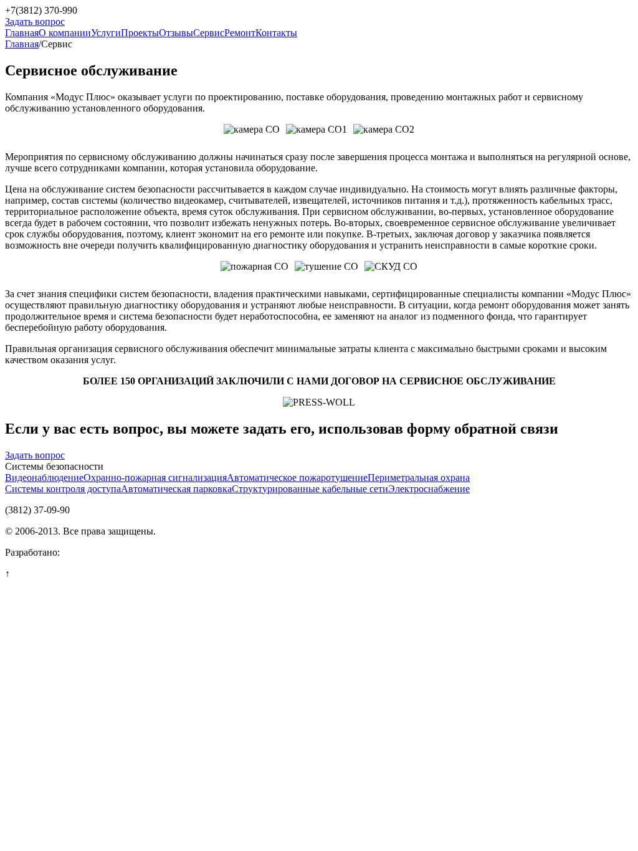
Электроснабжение (429, 488)
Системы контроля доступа (63, 488)
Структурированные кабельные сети (310, 488)
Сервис (208, 32)
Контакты (276, 32)
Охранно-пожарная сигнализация (155, 477)
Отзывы (176, 32)
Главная (22, 32)
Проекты (140, 32)
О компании (65, 32)
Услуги (106, 32)
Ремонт (239, 32)
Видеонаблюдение (44, 477)
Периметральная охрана (419, 477)
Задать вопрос (35, 21)
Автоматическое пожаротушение (297, 477)
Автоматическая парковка (176, 488)
